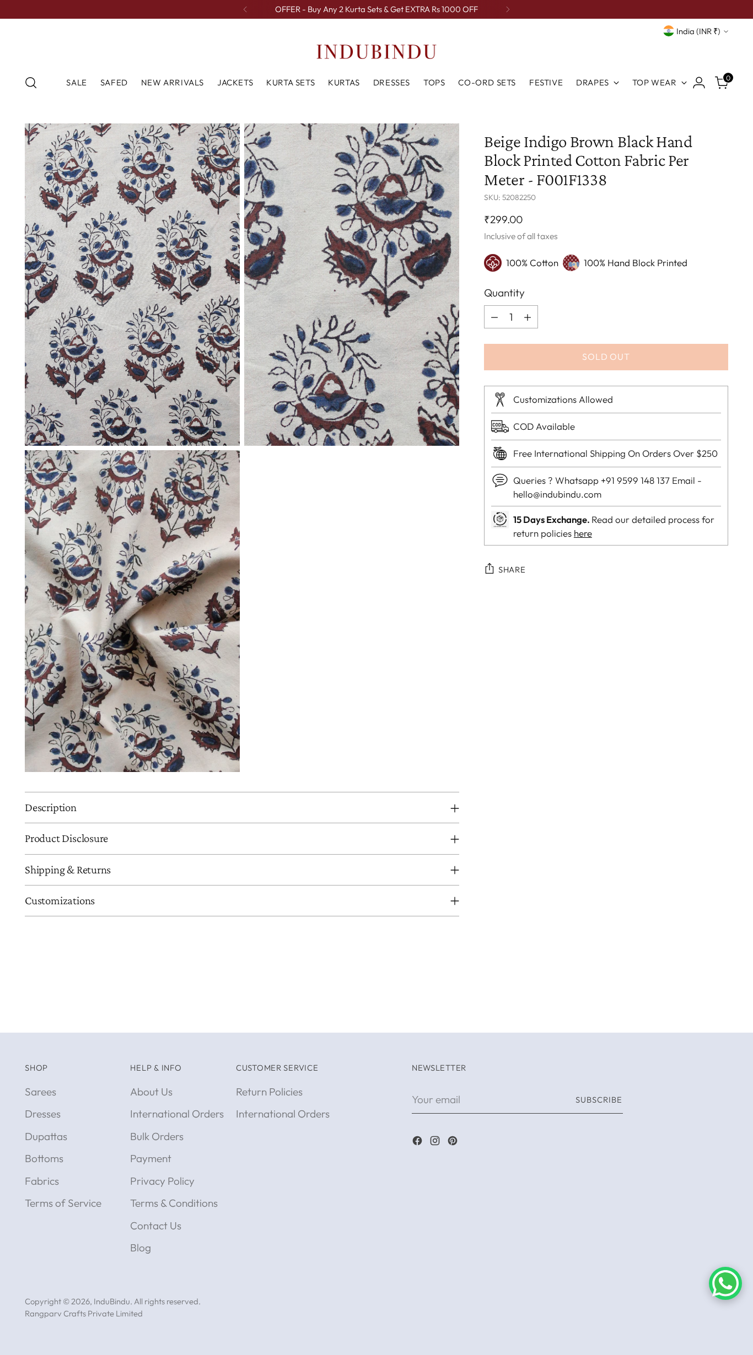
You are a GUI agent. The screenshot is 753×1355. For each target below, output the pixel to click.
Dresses (43, 1113)
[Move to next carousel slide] (718, 1011)
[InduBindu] (376, 51)
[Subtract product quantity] (494, 317)
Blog (140, 1247)
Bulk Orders (157, 1136)
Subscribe (599, 1099)
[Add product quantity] (527, 317)
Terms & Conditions (174, 1203)
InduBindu (112, 1301)
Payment (150, 1158)
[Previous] (245, 9)
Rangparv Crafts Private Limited (84, 1313)
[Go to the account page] (699, 83)
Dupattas (46, 1136)
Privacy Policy (162, 1180)
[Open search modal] (31, 83)
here (583, 533)
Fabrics (42, 1180)
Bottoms (44, 1158)
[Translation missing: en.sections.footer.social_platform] (418, 1143)
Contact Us (155, 1225)
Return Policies (269, 1091)
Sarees (40, 1091)
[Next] (508, 9)
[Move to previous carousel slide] (693, 1012)
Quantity (504, 292)
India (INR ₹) (698, 31)
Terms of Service (63, 1203)
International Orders (177, 1113)
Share (512, 569)
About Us (151, 1091)
